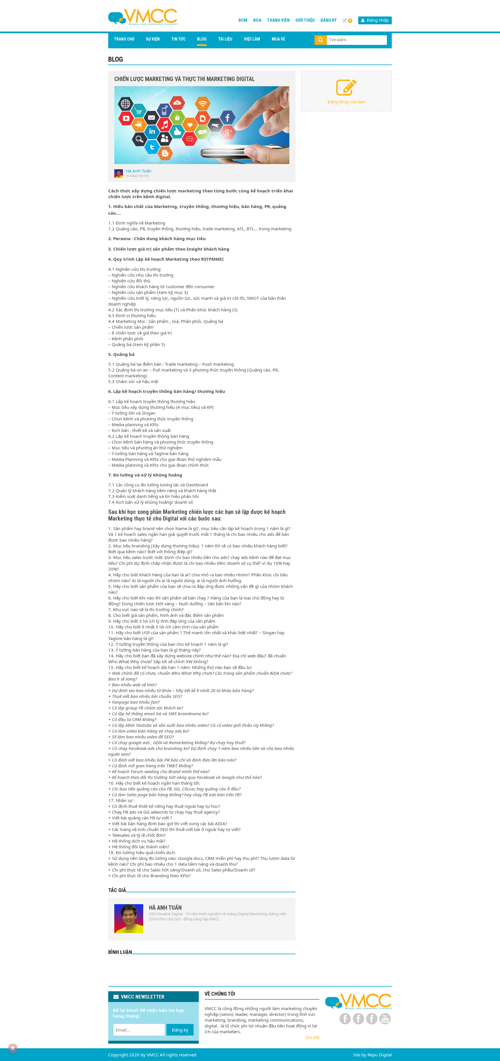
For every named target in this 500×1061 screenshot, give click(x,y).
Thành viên (278, 20)
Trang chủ (124, 39)
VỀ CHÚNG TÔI (220, 994)
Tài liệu (225, 39)
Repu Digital (379, 1055)
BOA (257, 20)
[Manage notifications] (12, 1048)
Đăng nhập (377, 20)
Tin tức (178, 39)
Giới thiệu (305, 20)
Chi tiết (312, 1037)
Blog (202, 39)
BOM (242, 20)
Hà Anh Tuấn (138, 171)
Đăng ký (329, 20)
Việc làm (252, 39)
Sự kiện (153, 39)
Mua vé (278, 39)
